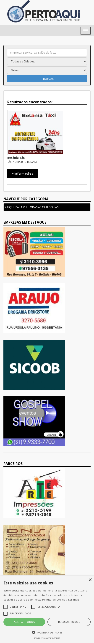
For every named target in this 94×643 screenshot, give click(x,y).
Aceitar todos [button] (24, 621)
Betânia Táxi (16, 158)
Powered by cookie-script (47, 638)
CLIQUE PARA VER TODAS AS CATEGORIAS (31, 207)
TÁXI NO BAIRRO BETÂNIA (22, 161)
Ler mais (73, 599)
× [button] (90, 580)
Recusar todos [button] (69, 621)
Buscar (48, 79)
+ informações (22, 174)
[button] (47, 632)
